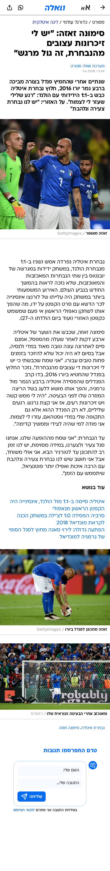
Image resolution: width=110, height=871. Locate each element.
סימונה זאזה (69, 728)
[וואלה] (55, 7)
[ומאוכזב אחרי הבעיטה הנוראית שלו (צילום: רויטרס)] (55, 681)
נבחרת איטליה (93, 728)
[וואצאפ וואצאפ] (20, 7)
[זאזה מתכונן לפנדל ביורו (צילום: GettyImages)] (55, 592)
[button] (85, 7)
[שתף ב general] (9, 8)
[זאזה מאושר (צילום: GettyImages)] (55, 179)
